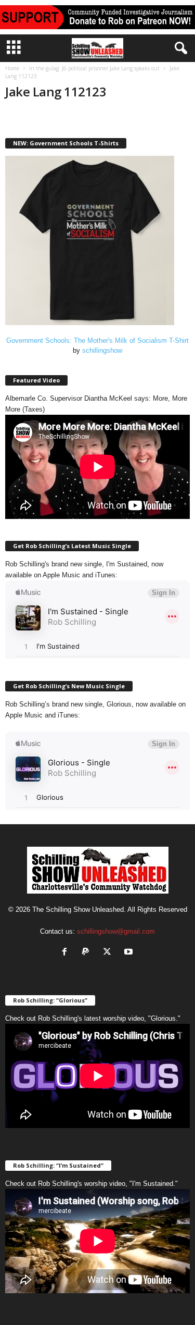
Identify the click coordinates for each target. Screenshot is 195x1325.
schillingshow (102, 350)
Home (12, 68)
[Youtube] (129, 953)
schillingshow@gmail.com (116, 931)
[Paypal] (88, 953)
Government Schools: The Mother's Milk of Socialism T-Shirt (97, 340)
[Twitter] (109, 953)
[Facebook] (66, 953)
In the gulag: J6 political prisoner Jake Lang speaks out (94, 68)
